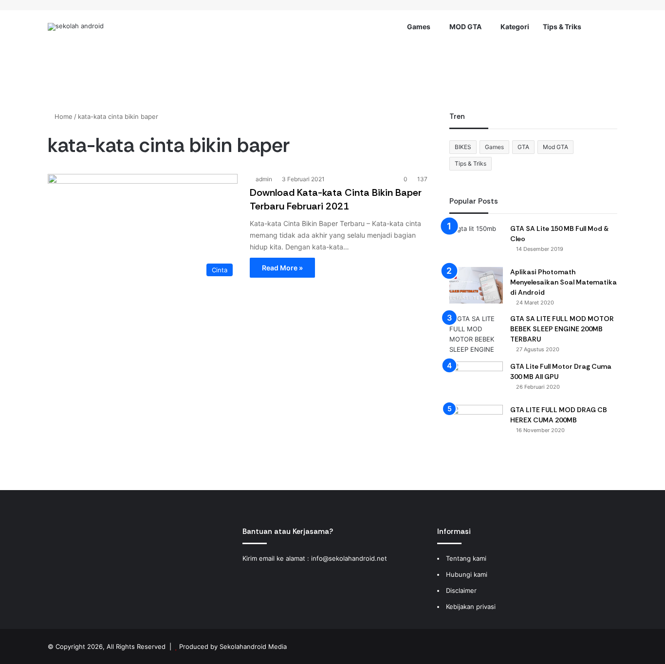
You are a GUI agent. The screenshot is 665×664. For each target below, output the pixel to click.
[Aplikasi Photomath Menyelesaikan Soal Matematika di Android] (476, 285)
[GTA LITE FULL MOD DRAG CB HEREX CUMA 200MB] (476, 423)
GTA (523, 147)
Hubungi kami (466, 574)
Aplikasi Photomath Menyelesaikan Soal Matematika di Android (563, 282)
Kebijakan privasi (471, 606)
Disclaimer (461, 590)
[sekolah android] (76, 27)
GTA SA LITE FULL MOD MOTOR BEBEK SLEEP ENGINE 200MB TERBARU (562, 328)
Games (418, 26)
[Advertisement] (332, 75)
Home (63, 116)
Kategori (514, 26)
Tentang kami (466, 558)
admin (264, 179)
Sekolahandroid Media (253, 646)
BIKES (463, 147)
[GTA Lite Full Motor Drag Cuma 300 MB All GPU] (476, 379)
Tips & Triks (562, 26)
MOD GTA (465, 26)
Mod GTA (555, 147)
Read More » (282, 268)
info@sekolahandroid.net (349, 558)
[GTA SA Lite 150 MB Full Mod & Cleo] (476, 242)
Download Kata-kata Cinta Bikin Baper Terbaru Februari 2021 (336, 199)
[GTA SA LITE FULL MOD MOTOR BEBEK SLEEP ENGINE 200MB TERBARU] (476, 334)
